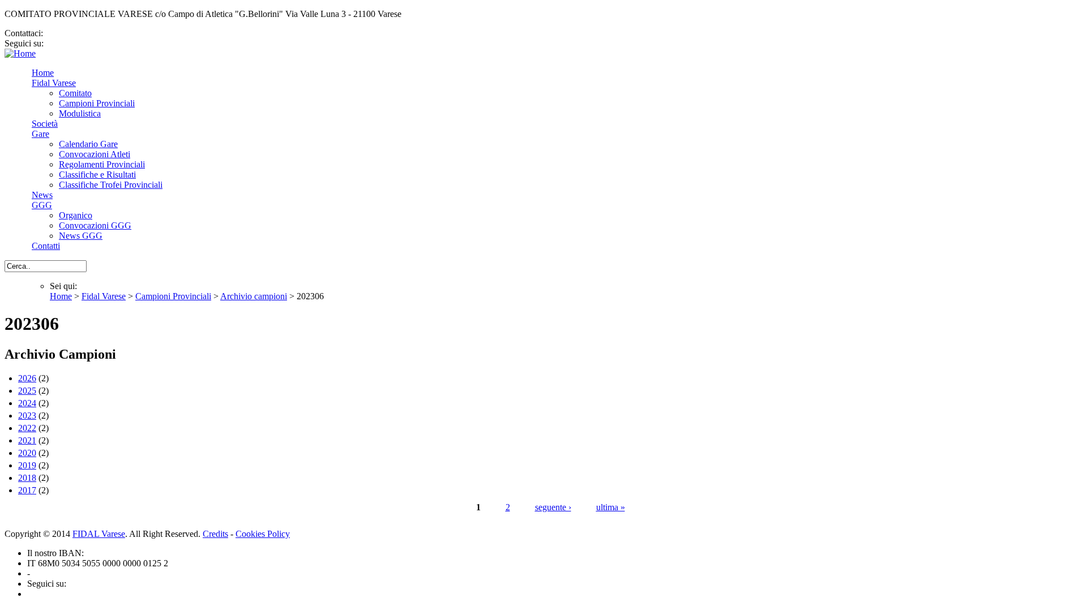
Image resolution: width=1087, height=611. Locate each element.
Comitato (75, 93)
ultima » (610, 507)
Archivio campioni (253, 296)
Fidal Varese (54, 83)
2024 (27, 403)
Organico (75, 215)
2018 (27, 478)
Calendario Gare (88, 144)
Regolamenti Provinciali (102, 164)
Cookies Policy (263, 534)
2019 (27, 465)
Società (45, 123)
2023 (27, 415)
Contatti (46, 246)
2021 (27, 440)
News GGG (80, 235)
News (42, 195)
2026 (27, 378)
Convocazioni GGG (95, 225)
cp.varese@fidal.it (77, 33)
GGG (42, 205)
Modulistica (80, 113)
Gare (40, 134)
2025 (27, 390)
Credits (215, 534)
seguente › (553, 507)
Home (43, 73)
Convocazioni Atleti (94, 154)
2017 (27, 490)
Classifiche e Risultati (97, 174)
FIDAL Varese (98, 534)
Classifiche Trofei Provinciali (110, 185)
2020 (27, 453)
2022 (27, 428)
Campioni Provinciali (97, 103)
